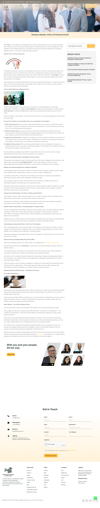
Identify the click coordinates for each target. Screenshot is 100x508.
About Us (45, 6)
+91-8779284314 (16, 424)
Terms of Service (39, 500)
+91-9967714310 (16, 417)
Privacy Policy (72, 450)
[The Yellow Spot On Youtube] (97, 500)
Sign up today (40, 334)
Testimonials (30, 477)
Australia (63, 482)
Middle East (64, 472)
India (62, 470)
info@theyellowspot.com (18, 431)
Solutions (22, 6)
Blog (28, 484)
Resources (54, 6)
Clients (28, 475)
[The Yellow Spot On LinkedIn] (90, 500)
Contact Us (63, 6)
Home (16, 6)
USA (62, 480)
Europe (62, 477)
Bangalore (46, 475)
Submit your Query (51, 455)
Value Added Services (32, 489)
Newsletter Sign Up (31, 487)
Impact (29, 6)
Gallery (28, 482)
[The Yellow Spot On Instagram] (93, 500)
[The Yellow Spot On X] (86, 500)
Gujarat (45, 487)
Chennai (46, 477)
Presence (37, 6)
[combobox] (70, 420)
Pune (45, 484)
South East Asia (65, 475)
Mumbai (46, 470)
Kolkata (45, 482)
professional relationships (52, 242)
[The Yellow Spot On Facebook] (83, 500)
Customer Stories (31, 480)
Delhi (45, 472)
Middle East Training (32, 492)
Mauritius (63, 484)
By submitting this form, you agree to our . (61, 450)
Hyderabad (46, 480)
